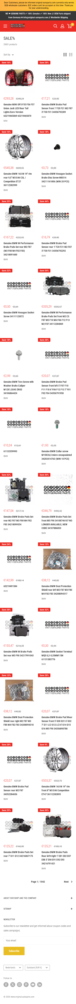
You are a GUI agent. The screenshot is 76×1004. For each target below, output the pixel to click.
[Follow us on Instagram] (19, 984)
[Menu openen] (5, 26)
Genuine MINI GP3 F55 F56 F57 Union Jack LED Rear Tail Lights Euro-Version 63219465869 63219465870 (19, 110)
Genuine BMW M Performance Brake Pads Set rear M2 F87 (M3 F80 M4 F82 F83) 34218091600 (19, 249)
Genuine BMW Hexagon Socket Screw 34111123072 (19, 314)
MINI (5, 121)
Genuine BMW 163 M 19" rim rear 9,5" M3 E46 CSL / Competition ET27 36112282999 (18, 179)
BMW (44, 117)
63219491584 (10, 586)
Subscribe (14, 951)
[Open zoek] (55, 26)
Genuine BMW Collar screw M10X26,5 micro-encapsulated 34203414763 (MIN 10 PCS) (57, 455)
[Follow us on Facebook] (6, 984)
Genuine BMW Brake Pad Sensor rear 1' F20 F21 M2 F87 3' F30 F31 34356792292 (57, 247)
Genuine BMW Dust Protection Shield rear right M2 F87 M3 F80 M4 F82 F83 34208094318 (19, 721)
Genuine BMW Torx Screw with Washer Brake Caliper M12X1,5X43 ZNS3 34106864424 (19, 387)
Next (66, 881)
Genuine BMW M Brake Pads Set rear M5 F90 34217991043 (19, 653)
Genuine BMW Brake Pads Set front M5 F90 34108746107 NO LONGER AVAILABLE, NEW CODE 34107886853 (57, 522)
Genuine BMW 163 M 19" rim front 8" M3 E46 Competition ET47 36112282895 (56, 790)
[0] (69, 26)
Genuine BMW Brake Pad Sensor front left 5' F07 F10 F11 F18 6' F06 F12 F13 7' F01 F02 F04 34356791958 (56, 387)
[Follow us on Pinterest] (26, 984)
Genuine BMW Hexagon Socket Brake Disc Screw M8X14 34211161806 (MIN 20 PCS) (57, 177)
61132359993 (10, 451)
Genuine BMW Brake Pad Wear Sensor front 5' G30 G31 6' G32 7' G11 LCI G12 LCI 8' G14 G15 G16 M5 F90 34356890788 (57, 723)
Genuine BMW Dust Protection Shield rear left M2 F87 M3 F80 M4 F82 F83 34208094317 (57, 590)
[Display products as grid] (65, 54)
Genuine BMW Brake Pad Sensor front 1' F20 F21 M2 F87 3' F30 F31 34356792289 (57, 108)
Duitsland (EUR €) (34, 967)
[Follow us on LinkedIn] (39, 984)
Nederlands (10, 967)
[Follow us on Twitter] (12, 984)
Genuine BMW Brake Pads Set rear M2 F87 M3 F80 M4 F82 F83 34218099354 (18, 520)
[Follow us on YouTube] (32, 984)
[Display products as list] (70, 54)
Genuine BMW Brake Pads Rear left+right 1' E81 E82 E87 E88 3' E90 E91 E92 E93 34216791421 (56, 858)
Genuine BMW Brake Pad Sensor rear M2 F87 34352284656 (16, 790)
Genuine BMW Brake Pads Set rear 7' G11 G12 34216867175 (18, 854)
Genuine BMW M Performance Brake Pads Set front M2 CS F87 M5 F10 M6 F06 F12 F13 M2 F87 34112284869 (57, 318)
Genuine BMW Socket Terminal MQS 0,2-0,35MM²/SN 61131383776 (57, 655)
